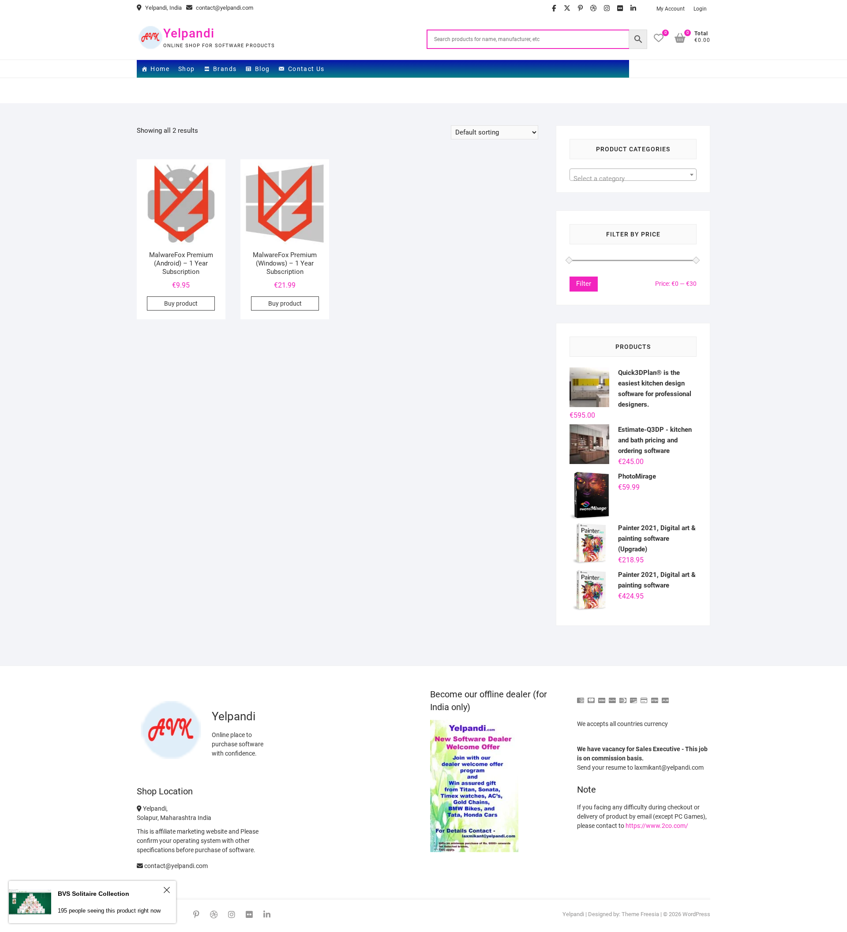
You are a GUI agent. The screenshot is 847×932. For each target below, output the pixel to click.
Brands (224, 68)
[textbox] (633, 178)
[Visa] (601, 696)
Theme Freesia (640, 914)
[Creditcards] (644, 696)
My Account (670, 9)
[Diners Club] (622, 696)
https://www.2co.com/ (657, 825)
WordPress (696, 914)
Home (159, 68)
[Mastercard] (591, 696)
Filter (583, 284)
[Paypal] (612, 696)
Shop (186, 68)
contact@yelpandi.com (224, 7)
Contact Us (306, 68)
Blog (262, 68)
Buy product (181, 303)
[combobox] (633, 174)
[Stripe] (654, 696)
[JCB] (665, 696)
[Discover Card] (633, 696)
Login (700, 9)
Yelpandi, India (163, 7)
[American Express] (580, 696)
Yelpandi (188, 33)
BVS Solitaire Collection (93, 893)
